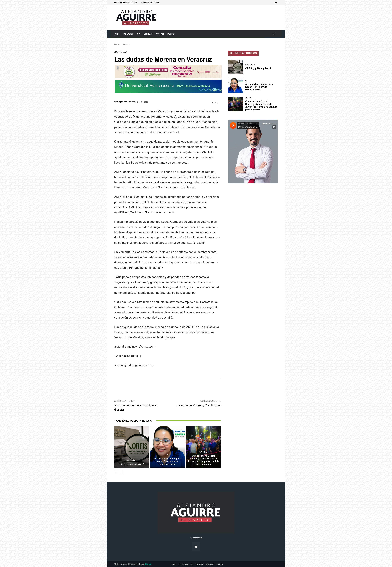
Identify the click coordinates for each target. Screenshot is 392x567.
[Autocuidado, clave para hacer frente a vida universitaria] (167, 447)
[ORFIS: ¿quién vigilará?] (131, 447)
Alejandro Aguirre (126, 102)
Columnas (125, 44)
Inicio (116, 44)
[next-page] (121, 473)
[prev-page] (116, 473)
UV (167, 455)
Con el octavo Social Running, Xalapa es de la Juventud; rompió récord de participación (203, 459)
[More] (215, 386)
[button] (274, 33)
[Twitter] (276, 2)
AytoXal (203, 452)
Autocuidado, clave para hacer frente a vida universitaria (167, 461)
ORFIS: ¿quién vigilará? (132, 464)
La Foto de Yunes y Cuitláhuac (198, 405)
